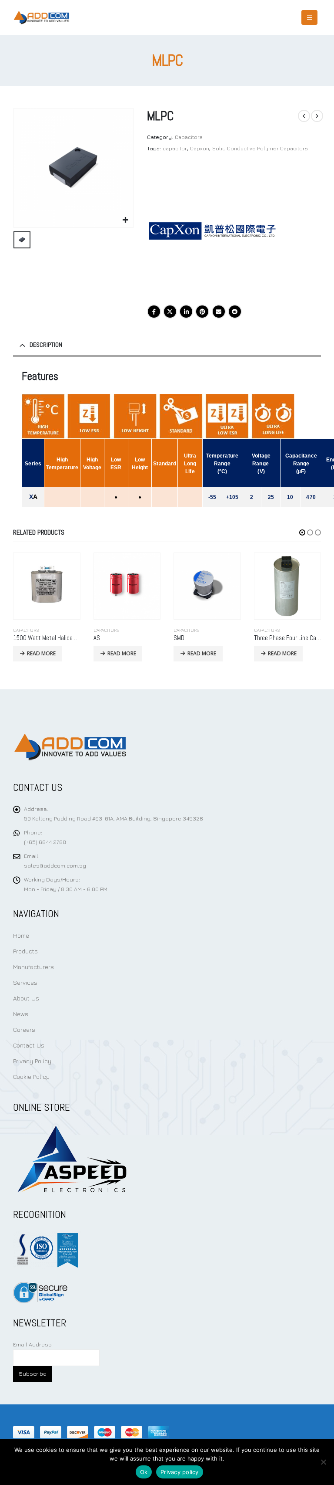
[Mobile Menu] (309, 17)
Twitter (170, 312)
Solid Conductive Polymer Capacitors (260, 148)
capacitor (175, 148)
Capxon (199, 148)
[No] (323, 1462)
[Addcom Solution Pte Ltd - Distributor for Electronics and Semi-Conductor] (41, 17)
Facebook (154, 312)
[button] (302, 532)
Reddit (235, 312)
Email (219, 312)
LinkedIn (186, 312)
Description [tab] (46, 345)
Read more (41, 653)
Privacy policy (179, 1471)
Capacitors (189, 137)
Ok (144, 1471)
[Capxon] (212, 231)
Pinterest (202, 312)
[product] (47, 586)
